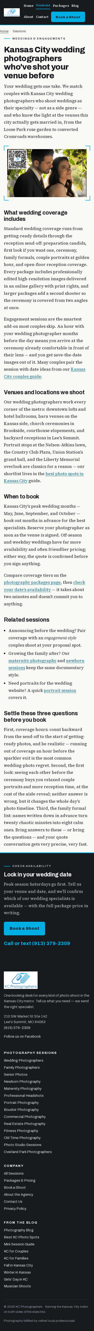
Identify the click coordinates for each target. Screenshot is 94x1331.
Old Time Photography (22, 1138)
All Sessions (14, 1173)
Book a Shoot (68, 17)
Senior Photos (15, 1074)
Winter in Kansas (17, 1272)
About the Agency (18, 1194)
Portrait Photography (21, 1103)
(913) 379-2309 (17, 1028)
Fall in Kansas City (18, 1265)
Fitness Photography (21, 1131)
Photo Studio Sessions (22, 1145)
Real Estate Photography (24, 1124)
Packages (61, 5)
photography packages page (32, 582)
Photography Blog (19, 1230)
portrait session (60, 690)
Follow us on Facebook (22, 1036)
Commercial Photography (25, 1117)
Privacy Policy (15, 1209)
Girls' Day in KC (16, 1279)
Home (29, 5)
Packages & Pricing (19, 1180)
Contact (42, 17)
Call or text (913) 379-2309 (37, 943)
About (28, 17)
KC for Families (16, 1258)
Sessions (43, 5)
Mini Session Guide (19, 1244)
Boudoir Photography (21, 1110)
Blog (75, 5)
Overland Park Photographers (28, 1152)
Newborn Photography (22, 1081)
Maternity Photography (22, 1088)
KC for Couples (16, 1251)
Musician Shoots (17, 1286)
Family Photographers (22, 1067)
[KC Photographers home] (12, 12)
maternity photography (32, 661)
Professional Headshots (24, 1096)
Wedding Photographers (23, 1060)
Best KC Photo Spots (21, 1237)
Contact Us (13, 1201)
